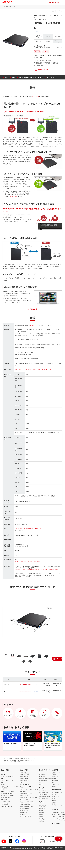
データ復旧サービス (43, 798)
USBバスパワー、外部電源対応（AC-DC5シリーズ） (28, 529)
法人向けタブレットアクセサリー (27, 803)
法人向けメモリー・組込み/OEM (27, 786)
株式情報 (54, 804)
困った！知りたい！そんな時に (45, 778)
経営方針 (54, 800)
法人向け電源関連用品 (25, 805)
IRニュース (54, 794)
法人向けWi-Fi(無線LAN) (25, 775)
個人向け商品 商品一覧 (6, 806)
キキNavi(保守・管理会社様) (58, 820)
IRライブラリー (55, 796)
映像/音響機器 (4, 788)
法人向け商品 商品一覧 (25, 816)
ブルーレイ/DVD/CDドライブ (7, 780)
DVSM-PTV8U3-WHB (25, 691)
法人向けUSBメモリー (25, 788)
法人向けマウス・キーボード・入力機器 (28, 797)
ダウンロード (42, 808)
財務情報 (54, 802)
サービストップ (42, 791)
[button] (57, 659)
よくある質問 (42, 807)
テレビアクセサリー (5, 803)
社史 (53, 782)
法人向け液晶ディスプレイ (26, 793)
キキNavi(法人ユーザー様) (58, 818)
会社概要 (54, 775)
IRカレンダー (55, 798)
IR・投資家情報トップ (57, 792)
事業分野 (54, 778)
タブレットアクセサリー (6, 797)
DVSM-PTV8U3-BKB (25, 684)
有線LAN (3, 775)
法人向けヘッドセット (25, 799)
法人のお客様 (56, 824)
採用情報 (54, 786)
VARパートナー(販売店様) (58, 816)
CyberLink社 (35, 96)
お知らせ (41, 818)
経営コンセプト (55, 776)
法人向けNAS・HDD (24, 780)
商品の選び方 (42, 775)
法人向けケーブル (24, 795)
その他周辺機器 (4, 805)
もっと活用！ (42, 776)
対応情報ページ (33, 325)
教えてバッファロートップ (45, 773)
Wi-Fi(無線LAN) (4, 773)
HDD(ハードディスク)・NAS (7, 776)
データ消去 (22, 814)
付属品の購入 (42, 822)
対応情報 (41, 810)
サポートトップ (42, 805)
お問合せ (41, 814)
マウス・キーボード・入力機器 (7, 791)
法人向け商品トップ (24, 773)
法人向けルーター (24, 778)
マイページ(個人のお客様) (58, 812)
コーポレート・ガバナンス (58, 806)
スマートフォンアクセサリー (7, 795)
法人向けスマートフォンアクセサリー (28, 801)
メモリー (3, 782)
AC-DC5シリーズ (12, 196)
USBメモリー (4, 784)
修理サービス (42, 812)
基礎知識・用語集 (43, 780)
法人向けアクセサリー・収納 (26, 806)
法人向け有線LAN (24, 776)
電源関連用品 (4, 799)
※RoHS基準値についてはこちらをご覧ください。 (28, 561)
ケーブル (3, 790)
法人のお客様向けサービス (45, 796)
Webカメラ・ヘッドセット (7, 793)
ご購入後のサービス (43, 794)
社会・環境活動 (55, 780)
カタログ (41, 816)
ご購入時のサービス (43, 792)
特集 (40, 782)
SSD (2, 778)
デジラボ (41, 784)
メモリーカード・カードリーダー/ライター (10, 786)
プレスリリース (55, 784)
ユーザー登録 (42, 820)
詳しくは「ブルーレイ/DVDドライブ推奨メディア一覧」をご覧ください (33, 369)
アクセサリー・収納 (5, 801)
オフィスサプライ (24, 810)
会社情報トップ (55, 773)
